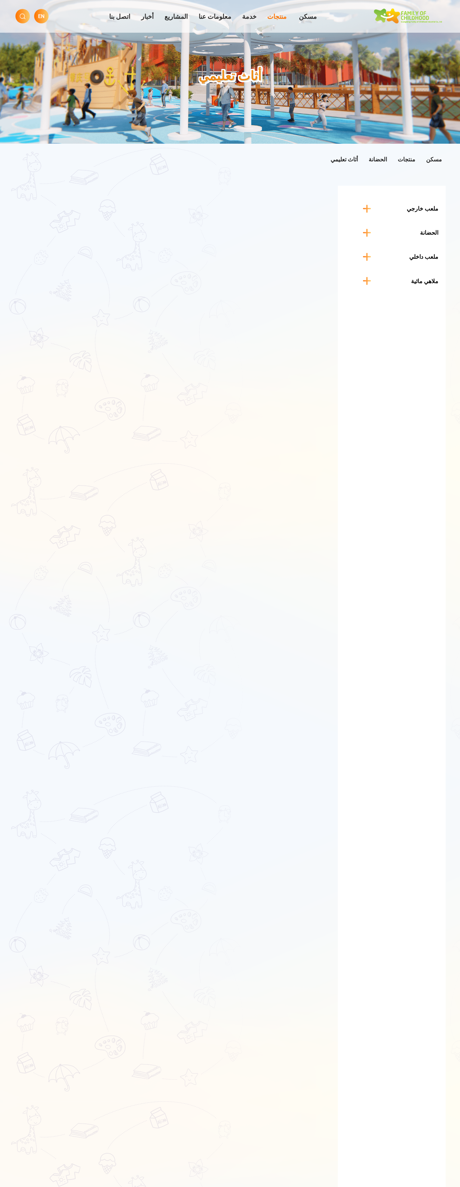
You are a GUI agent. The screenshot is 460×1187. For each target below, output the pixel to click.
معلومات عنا (215, 16)
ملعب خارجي (422, 208)
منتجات (277, 16)
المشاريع (176, 16)
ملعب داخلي (423, 257)
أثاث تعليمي (344, 159)
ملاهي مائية (424, 281)
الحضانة (378, 159)
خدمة (249, 16)
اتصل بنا (119, 16)
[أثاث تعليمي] (409, 15)
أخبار (147, 16)
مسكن (308, 16)
